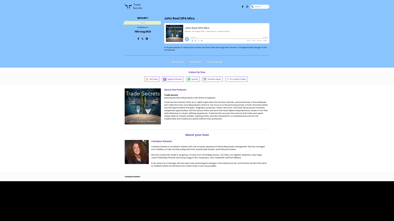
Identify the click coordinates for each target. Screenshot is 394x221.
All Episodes (195, 62)
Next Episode (178, 62)
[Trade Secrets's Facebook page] (242, 6)
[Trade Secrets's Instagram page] (246, 6)
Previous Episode (214, 62)
